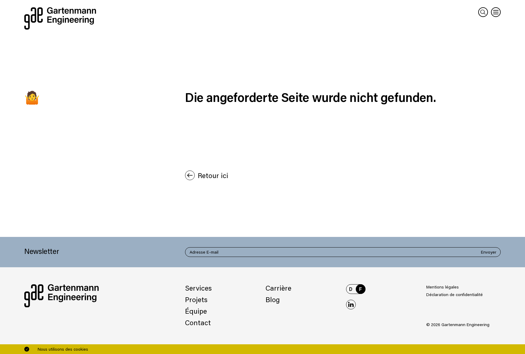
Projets (196, 299)
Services (198, 287)
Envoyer (488, 252)
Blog (273, 299)
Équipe (196, 310)
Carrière (278, 287)
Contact (198, 322)
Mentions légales (442, 287)
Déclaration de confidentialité (454, 294)
